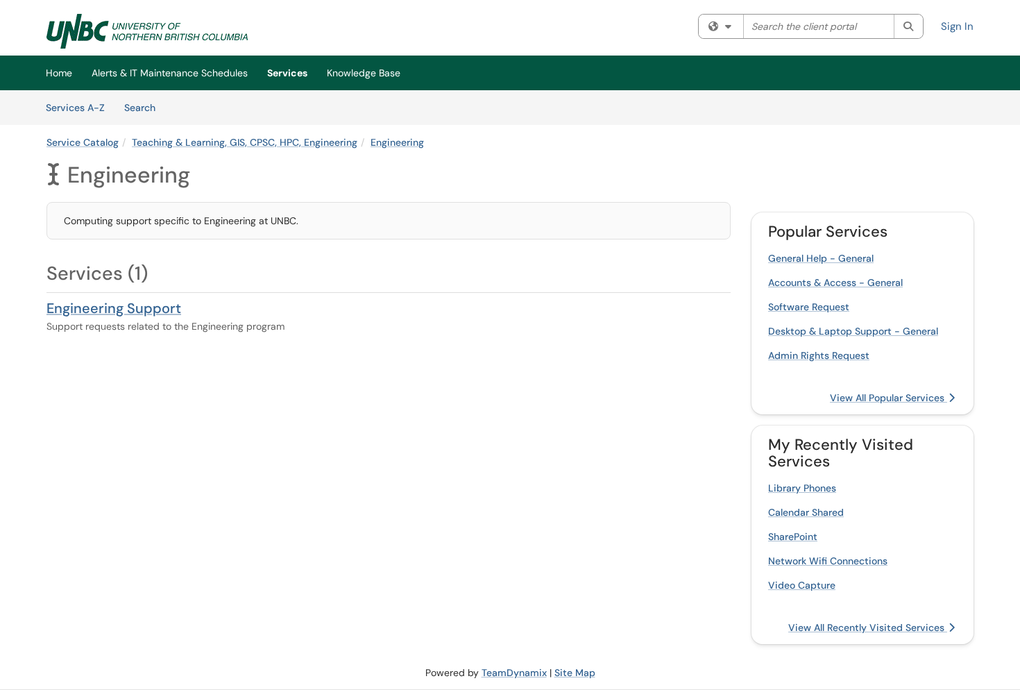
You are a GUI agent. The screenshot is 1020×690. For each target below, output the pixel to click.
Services (287, 73)
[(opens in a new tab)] (147, 31)
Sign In (957, 26)
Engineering (397, 142)
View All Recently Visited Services (867, 627)
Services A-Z (75, 107)
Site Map (574, 672)
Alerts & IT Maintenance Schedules (170, 73)
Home (59, 73)
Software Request (808, 307)
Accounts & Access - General (835, 282)
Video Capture (801, 585)
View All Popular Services (888, 398)
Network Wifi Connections (827, 561)
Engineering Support (113, 308)
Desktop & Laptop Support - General (853, 331)
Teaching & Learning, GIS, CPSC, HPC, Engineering (244, 142)
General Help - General (821, 258)
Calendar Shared (806, 512)
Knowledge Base (363, 73)
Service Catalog (82, 142)
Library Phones (802, 488)
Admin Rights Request (818, 355)
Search (144, 107)
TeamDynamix (514, 672)
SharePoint (792, 536)
